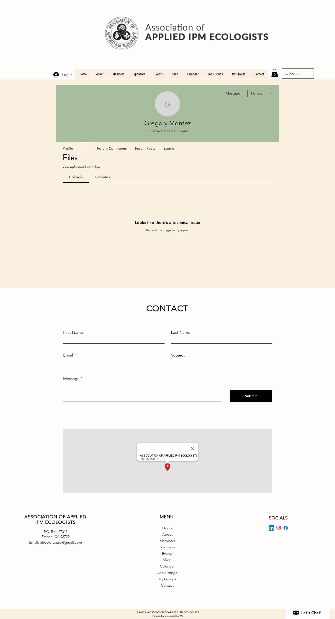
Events (167, 553)
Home (167, 528)
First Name (73, 332)
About (167, 534)
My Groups (167, 579)
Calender (167, 566)
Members (167, 541)
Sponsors (167, 547)
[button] (274, 73)
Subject (178, 355)
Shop (167, 560)
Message (233, 93)
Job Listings (167, 572)
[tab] (76, 177)
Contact (167, 585)
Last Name (180, 332)
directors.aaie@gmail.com (61, 542)
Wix (181, 616)
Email (68, 355)
